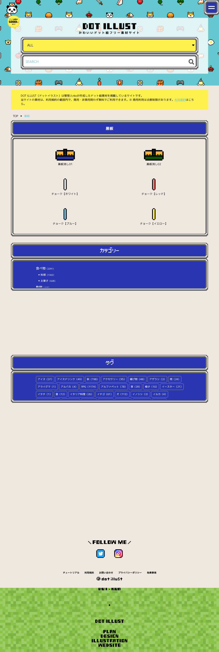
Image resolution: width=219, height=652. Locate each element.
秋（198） (93, 379)
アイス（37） (45, 379)
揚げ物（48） (138, 379)
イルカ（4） (160, 394)
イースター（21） (172, 386)
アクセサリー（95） (114, 379)
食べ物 (45, 268)
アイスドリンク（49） (70, 379)
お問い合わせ (106, 572)
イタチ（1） (45, 394)
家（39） (136, 386)
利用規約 (180, 100)
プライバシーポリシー (130, 572)
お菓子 (48, 281)
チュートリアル (71, 572)
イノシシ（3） (140, 394)
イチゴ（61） (105, 394)
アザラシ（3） (157, 379)
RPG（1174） (89, 386)
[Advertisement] (109, 323)
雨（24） (175, 379)
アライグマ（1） (47, 386)
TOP (15, 116)
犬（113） (123, 394)
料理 (47, 275)
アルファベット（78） (114, 386)
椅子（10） (151, 386)
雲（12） (61, 394)
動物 (43, 287)
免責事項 (151, 572)
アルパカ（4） (69, 386)
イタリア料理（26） (81, 394)
